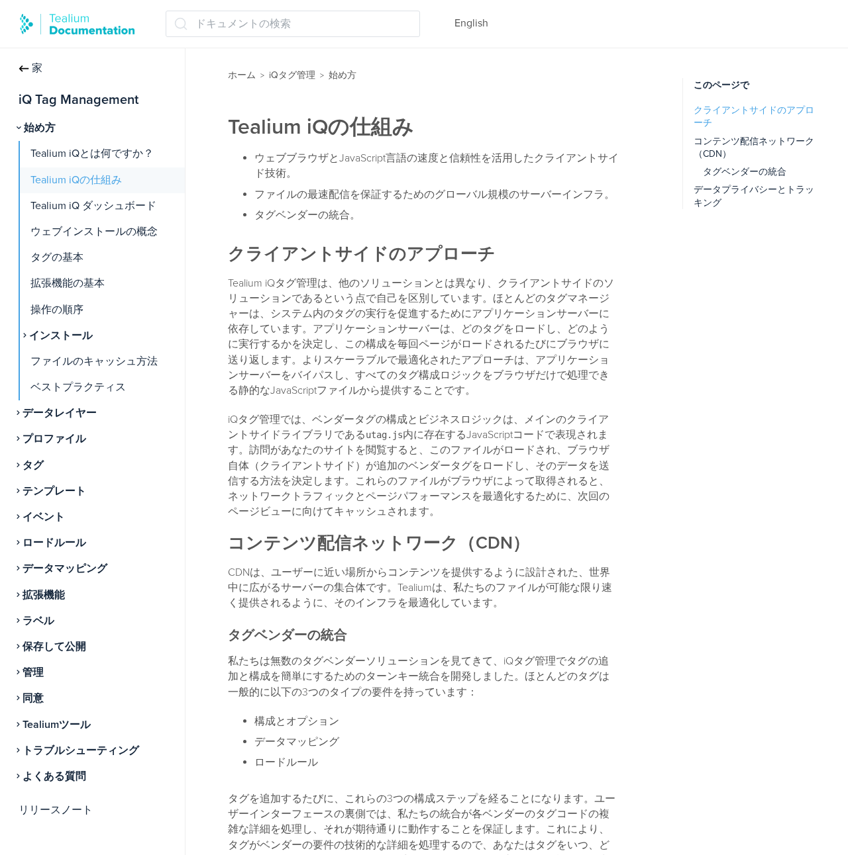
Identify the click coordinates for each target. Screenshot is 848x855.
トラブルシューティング (81, 750)
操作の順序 (56, 309)
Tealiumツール (57, 724)
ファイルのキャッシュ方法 (94, 361)
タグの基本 (56, 257)
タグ (33, 465)
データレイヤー (60, 413)
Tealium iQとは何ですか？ (92, 153)
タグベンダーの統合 (744, 171)
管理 (33, 672)
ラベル (38, 620)
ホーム (242, 75)
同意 (33, 698)
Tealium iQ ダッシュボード (93, 205)
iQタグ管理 (292, 75)
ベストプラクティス (78, 387)
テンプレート (54, 491)
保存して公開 (54, 646)
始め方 (40, 127)
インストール (61, 335)
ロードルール (54, 542)
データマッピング (65, 568)
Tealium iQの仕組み (76, 180)
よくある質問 (54, 776)
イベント (44, 516)
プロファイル (54, 438)
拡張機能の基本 (67, 283)
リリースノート (56, 810)
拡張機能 (44, 595)
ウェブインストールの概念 (94, 231)
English (471, 23)
